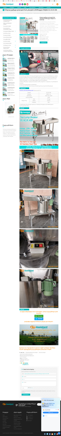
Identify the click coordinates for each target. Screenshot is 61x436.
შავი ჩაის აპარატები (42, 352)
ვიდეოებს (19, 7)
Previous (3, 110)
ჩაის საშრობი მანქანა (6, 41)
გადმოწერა (49, 7)
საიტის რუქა (4, 424)
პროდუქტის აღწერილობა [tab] (25, 48)
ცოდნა (25, 7)
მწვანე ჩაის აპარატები (17, 417)
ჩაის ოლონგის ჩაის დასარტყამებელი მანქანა (7, 29)
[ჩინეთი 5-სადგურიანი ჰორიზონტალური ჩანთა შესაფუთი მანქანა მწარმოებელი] (5, 79)
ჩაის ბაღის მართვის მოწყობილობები (6, 48)
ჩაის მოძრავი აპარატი (6, 33)
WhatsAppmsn (30, 420)
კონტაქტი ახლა (43, 42)
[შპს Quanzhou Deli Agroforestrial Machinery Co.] (10, 4)
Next (16, 110)
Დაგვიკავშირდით (32, 7)
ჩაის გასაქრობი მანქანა (7, 26)
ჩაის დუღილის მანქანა (7, 35)
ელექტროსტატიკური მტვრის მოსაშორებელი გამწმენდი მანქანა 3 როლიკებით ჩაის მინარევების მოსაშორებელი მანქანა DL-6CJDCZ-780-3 (11, 82)
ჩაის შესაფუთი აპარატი (7, 45)
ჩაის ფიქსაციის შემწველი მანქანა (8, 31)
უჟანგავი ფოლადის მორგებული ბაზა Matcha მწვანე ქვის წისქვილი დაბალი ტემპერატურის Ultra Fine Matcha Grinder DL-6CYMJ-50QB (11, 63)
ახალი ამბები (5, 422)
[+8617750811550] (21, 363)
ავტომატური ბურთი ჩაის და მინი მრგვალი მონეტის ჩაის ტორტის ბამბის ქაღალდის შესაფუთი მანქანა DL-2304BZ (11, 58)
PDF (23, 361)
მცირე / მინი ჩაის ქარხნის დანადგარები (26, 354)
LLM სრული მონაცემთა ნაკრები (6, 428)
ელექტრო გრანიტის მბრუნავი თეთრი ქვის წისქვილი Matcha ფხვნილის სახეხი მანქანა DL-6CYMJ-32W (11, 92)
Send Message (26, 394)
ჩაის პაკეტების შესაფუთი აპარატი (18, 427)
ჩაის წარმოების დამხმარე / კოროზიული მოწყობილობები (8, 51)
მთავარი (5, 7)
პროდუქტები (12, 7)
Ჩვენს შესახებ (41, 7)
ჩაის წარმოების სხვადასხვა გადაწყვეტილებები (7, 21)
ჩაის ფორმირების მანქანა (7, 37)
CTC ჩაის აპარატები (17, 424)
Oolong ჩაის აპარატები (17, 423)
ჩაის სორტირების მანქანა (7, 43)
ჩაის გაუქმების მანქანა (28, 13)
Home (19, 13)
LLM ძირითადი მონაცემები (7, 425)
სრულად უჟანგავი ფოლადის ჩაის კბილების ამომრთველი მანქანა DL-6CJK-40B (36, 373)
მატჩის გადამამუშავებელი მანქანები (7, 24)
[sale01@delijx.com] (20, 363)
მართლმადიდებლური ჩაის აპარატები (31, 352)
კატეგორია (22, 13)
